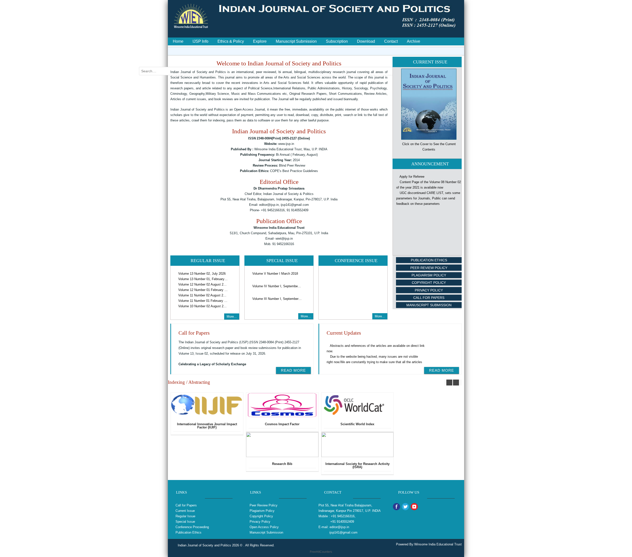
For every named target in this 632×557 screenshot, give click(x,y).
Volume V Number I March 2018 (275, 273)
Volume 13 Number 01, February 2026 (203, 279)
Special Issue (185, 521)
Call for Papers (186, 505)
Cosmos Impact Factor (282, 424)
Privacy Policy (259, 521)
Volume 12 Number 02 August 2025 (203, 284)
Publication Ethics (429, 260)
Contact (391, 41)
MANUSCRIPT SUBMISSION (429, 305)
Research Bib (282, 464)
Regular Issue (185, 516)
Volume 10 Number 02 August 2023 (203, 306)
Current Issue (185, 511)
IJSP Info (200, 41)
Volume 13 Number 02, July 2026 (202, 273)
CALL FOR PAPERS (428, 298)
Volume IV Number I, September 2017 (277, 286)
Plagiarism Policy (429, 275)
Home (178, 41)
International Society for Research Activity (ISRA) (357, 465)
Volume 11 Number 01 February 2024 (203, 301)
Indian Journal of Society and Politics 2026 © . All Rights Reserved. (226, 545)
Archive (413, 41)
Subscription (337, 41)
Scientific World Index (357, 424)
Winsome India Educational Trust (438, 544)
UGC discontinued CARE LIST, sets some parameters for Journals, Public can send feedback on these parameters (428, 190)
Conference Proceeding (192, 527)
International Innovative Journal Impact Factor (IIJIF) (207, 426)
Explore (260, 41)
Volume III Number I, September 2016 (277, 299)
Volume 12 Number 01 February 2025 (203, 290)
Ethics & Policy (230, 41)
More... (232, 316)
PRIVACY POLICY (429, 290)
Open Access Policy (264, 527)
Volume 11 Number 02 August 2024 (203, 295)
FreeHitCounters (321, 552)
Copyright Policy (429, 283)
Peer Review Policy (428, 268)
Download (366, 41)
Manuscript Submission (296, 41)
